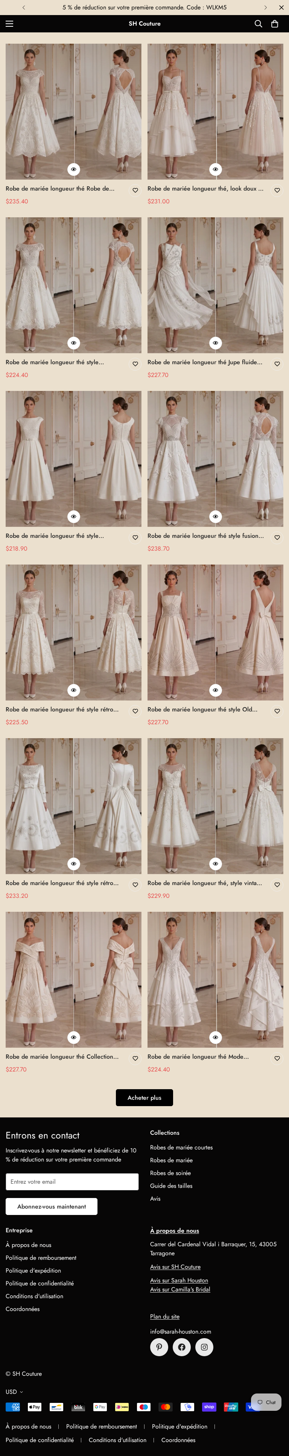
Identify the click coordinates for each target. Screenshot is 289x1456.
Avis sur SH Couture (175, 1266)
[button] (274, 23)
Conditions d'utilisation (34, 1296)
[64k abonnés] (204, 1347)
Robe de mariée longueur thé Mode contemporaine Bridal (195, 1056)
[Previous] (23, 7)
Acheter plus (144, 1097)
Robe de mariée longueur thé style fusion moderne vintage (203, 535)
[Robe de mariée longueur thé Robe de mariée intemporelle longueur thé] (73, 112)
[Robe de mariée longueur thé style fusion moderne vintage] (215, 459)
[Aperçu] (73, 169)
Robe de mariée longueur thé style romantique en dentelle (52, 362)
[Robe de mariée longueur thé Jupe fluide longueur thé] (215, 285)
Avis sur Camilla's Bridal (180, 1289)
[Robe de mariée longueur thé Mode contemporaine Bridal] (215, 980)
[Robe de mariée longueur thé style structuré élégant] (73, 459)
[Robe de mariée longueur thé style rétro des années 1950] (73, 806)
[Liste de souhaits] (135, 190)
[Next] (265, 7)
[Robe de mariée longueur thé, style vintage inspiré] (215, 806)
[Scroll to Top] (274, 1415)
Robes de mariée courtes (181, 1147)
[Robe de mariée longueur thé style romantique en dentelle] (73, 285)
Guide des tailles (171, 1185)
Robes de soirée (170, 1173)
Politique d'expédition (33, 1270)
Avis (155, 1198)
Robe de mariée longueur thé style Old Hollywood (200, 709)
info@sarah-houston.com (180, 1331)
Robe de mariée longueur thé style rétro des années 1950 (59, 883)
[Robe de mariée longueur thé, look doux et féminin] (215, 112)
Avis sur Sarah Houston (179, 1280)
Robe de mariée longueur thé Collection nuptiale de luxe (59, 1056)
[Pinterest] (159, 1347)
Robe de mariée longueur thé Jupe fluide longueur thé (202, 362)
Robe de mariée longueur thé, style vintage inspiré (205, 883)
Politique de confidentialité (40, 1283)
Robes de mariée (171, 1160)
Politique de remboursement (41, 1257)
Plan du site (164, 1316)
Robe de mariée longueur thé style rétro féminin (59, 709)
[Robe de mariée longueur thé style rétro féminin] (73, 633)
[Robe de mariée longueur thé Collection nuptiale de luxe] (73, 980)
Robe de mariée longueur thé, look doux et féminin (205, 188)
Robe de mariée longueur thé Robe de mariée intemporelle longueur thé (57, 188)
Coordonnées (23, 1309)
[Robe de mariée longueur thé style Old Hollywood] (215, 633)
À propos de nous (28, 1245)
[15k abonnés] (182, 1347)
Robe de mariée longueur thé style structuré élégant (52, 535)
